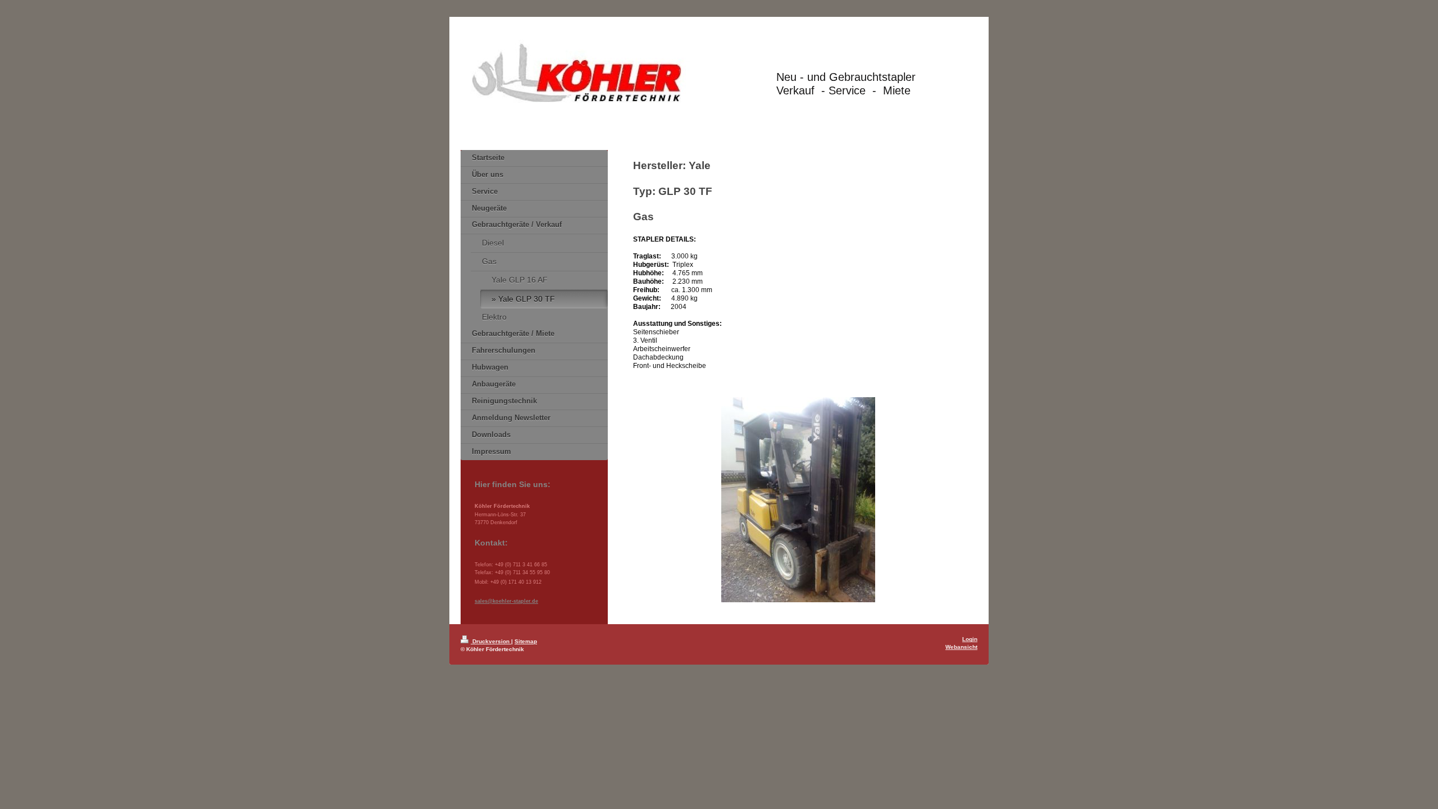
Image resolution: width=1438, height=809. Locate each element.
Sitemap (526, 641)
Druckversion (491, 641)
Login (969, 639)
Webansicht (961, 647)
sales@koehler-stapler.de (506, 601)
